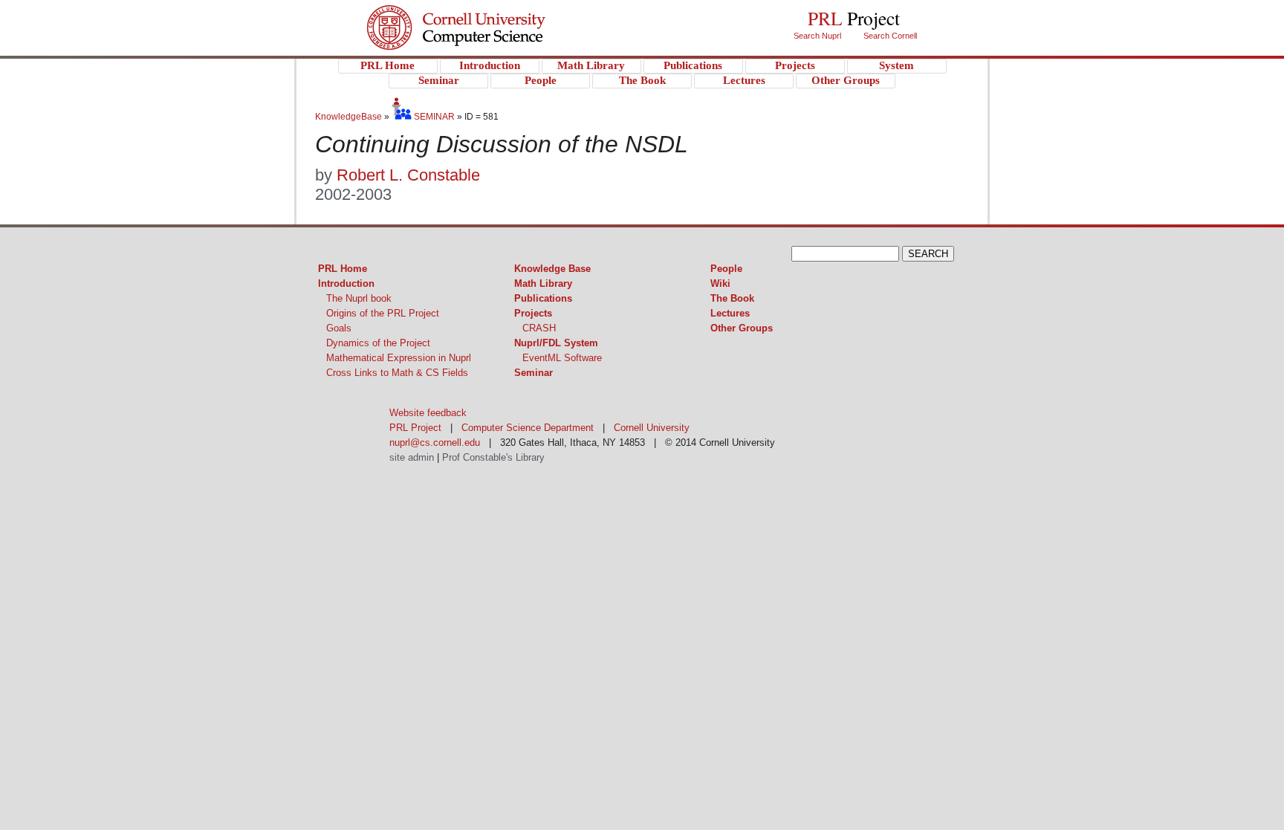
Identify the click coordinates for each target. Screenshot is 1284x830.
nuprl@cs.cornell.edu (434, 442)
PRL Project (486, 42)
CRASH (539, 328)
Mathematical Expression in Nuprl (398, 357)
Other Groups (741, 328)
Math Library (543, 283)
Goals (338, 328)
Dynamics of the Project (378, 342)
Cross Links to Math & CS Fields (397, 372)
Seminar (533, 372)
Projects (533, 313)
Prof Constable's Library (493, 457)
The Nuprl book (359, 298)
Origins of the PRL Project (382, 313)
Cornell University (486, 14)
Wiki (720, 283)
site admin (411, 457)
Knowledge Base (552, 268)
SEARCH (928, 253)
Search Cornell (890, 35)
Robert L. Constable (408, 175)
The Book (732, 298)
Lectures (730, 313)
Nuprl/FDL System (556, 342)
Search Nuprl (817, 35)
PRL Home (342, 268)
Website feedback (428, 412)
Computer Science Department (527, 427)
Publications (543, 298)
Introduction (346, 283)
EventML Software (562, 357)
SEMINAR (433, 116)
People (726, 268)
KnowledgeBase (349, 116)
